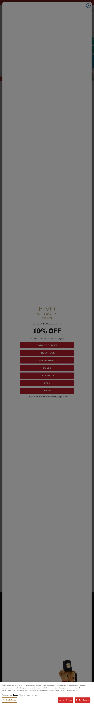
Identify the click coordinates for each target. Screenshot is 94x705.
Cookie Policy (18, 695)
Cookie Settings (9, 700)
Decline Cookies (82, 700)
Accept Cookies (65, 700)
